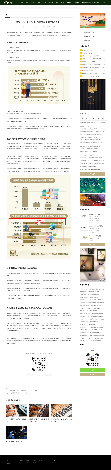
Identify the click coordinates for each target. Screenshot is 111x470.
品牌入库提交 (92, 244)
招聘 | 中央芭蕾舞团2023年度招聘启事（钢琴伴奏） (92, 139)
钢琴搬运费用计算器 (89, 36)
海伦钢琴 (91, 222)
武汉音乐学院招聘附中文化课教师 (88, 166)
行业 (39, 2)
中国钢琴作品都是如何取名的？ (14, 441)
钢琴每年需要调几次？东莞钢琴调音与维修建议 (91, 330)
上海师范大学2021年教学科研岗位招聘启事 (90, 148)
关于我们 (21, 461)
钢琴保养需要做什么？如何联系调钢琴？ (91, 64)
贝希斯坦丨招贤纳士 (85, 126)
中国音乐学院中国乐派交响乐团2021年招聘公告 (91, 137)
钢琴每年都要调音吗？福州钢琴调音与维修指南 (91, 76)
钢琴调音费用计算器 (89, 32)
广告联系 (92, 374)
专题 (62, 2)
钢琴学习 (54, 27)
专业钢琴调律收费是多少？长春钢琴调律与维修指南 (92, 335)
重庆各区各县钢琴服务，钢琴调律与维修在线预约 (91, 313)
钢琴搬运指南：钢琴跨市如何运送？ (90, 67)
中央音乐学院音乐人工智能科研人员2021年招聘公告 (92, 129)
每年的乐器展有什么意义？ (88, 61)
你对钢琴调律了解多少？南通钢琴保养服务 (90, 332)
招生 (45, 2)
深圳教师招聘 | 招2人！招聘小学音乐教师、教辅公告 (92, 122)
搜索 (89, 2)
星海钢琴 (91, 214)
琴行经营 (49, 27)
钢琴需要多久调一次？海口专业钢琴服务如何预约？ (91, 59)
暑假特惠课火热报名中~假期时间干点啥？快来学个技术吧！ (21, 390)
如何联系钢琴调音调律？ (88, 70)
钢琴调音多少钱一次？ (87, 53)
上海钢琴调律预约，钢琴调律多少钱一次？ (90, 294)
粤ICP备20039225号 (50, 461)
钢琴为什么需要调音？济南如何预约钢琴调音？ (91, 305)
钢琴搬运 (69, 2)
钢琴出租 (77, 2)
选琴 (27, 2)
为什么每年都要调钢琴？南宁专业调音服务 (90, 308)
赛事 (57, 2)
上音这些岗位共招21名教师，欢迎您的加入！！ (91, 146)
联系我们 (28, 461)
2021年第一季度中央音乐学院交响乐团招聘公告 (91, 134)
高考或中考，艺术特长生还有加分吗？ (16, 393)
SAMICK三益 (92, 232)
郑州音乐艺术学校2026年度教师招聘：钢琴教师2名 (91, 56)
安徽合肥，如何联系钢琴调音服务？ (88, 310)
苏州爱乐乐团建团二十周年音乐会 (90, 73)
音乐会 (51, 2)
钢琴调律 (84, 2)
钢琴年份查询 (87, 40)
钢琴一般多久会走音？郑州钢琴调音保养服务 (90, 340)
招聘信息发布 (92, 174)
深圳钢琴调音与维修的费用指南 (87, 324)
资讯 (21, 2)
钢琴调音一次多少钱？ (87, 50)
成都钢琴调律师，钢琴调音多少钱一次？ (89, 291)
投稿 (104, 2)
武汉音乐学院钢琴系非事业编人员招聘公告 (90, 169)
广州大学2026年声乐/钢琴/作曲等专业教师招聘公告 (92, 163)
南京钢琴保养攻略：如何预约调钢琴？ (89, 297)
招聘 (32, 2)
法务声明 (41, 461)
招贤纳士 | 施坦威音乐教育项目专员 (88, 151)
